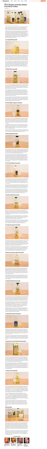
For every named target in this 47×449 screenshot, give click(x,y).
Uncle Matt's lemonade (9, 118)
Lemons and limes (7, 84)
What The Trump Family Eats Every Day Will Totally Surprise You (7, 445)
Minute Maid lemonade (9, 149)
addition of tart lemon (18, 303)
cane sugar (6, 182)
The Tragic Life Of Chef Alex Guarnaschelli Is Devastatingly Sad (26, 445)
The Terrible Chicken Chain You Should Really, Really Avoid (13, 445)
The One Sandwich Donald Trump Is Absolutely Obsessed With (20, 445)
